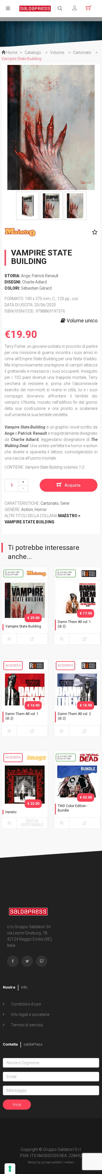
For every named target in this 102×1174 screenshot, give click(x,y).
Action (27, 509)
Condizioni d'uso (25, 1004)
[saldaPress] (35, 8)
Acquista (72, 485)
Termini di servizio (26, 1025)
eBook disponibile (32, 823)
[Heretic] (24, 795)
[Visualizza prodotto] (32, 638)
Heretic (11, 812)
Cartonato (50, 503)
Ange (25, 276)
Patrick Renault (45, 276)
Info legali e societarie (29, 1014)
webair (69, 1162)
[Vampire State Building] (24, 611)
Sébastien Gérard (36, 288)
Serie (64, 503)
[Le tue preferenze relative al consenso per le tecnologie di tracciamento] (10, 1168)
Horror (41, 509)
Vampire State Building (23, 626)
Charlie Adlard (34, 282)
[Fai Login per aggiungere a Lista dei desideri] (93, 232)
